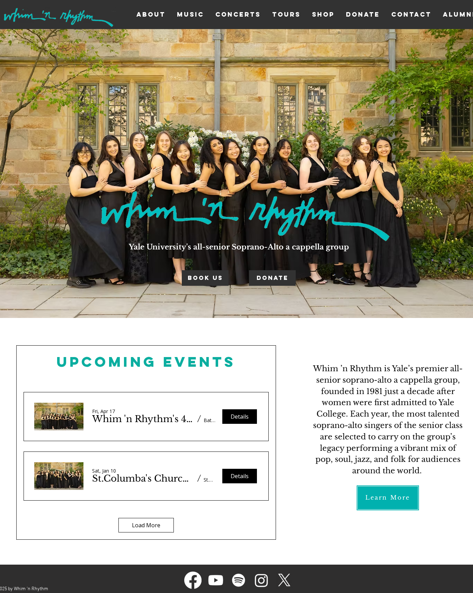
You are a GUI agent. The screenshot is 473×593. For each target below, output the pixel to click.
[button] (143, 419)
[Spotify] (238, 580)
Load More (146, 525)
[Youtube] (215, 580)
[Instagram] (261, 580)
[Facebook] (193, 580)
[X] (284, 580)
